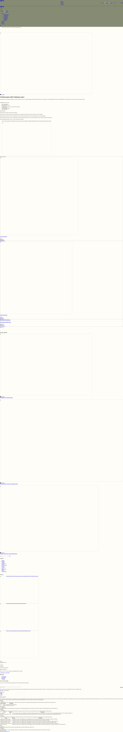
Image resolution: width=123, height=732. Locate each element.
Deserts (3, 564)
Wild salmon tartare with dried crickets (6, 397)
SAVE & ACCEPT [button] (3, 730)
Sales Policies (4, 677)
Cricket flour (2, 318)
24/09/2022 (2, 94)
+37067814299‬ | (3, 672)
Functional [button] (1, 709)
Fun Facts (3, 567)
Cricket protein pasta (3, 236)
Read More (1, 690)
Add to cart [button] (1, 239)
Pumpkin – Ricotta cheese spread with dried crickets (8, 553)
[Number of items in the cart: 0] (1, 8)
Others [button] (1, 725)
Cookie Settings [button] (6, 690)
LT (122, 3)
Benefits (3, 561)
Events (3, 566)
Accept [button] (3, 692)
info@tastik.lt (8, 672)
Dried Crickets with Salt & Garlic (5, 322)
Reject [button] (1, 692)
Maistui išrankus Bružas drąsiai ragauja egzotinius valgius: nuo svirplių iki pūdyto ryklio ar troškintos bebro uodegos (22, 576)
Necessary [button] (1, 715)
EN (122, 2)
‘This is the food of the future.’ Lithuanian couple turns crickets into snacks (16, 603)
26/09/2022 (2, 396)
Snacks (3, 570)
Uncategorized (4, 571)
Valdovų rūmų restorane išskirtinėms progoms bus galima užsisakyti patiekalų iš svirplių (18, 630)
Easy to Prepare (4, 565)
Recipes (5, 27)
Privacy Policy (4, 676)
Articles (3, 560)
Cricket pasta (2, 240)
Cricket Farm (4, 563)
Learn (3, 568)
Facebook (3, 678)
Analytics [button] (1, 700)
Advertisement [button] (2, 706)
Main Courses (9, 27)
